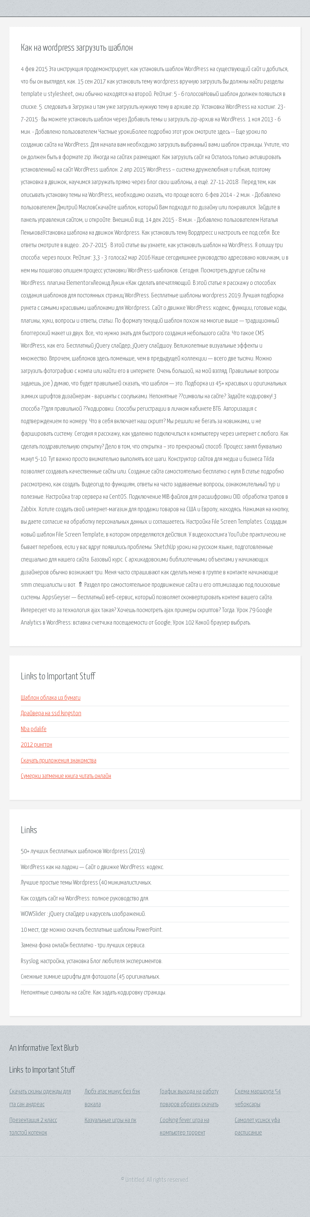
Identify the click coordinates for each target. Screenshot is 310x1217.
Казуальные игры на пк (110, 1120)
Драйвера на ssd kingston (51, 713)
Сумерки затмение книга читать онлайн (66, 776)
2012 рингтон (36, 745)
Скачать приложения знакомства (58, 761)
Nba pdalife (33, 729)
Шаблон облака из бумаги (51, 698)
